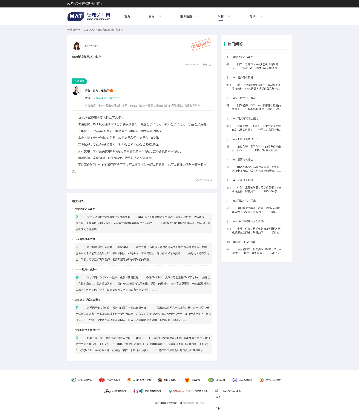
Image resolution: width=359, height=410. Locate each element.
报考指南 (186, 16)
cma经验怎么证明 (85, 209)
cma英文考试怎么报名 (87, 299)
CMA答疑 (89, 29)
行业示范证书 (113, 379)
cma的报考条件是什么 (87, 330)
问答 (221, 16)
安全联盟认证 (85, 379)
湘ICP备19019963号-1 (193, 403)
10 (228, 242)
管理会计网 (73, 29)
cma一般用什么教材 (86, 269)
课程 (151, 16)
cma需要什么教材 (85, 239)
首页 (127, 16)
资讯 (252, 16)
